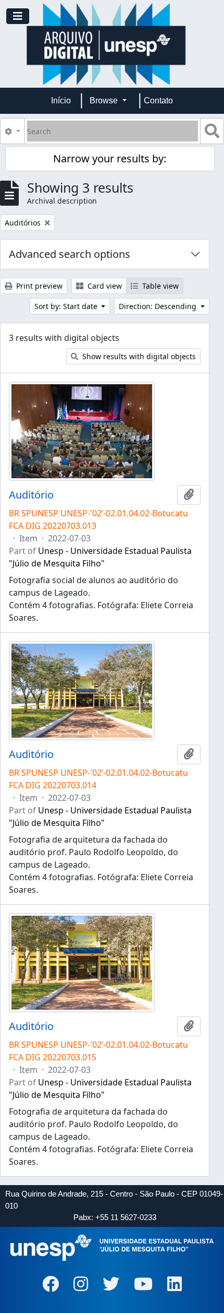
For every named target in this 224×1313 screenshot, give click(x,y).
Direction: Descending (158, 306)
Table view (159, 286)
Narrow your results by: (109, 158)
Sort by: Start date (66, 306)
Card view (103, 286)
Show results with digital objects (138, 356)
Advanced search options (69, 254)
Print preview (38, 286)
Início (61, 100)
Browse (105, 100)
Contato (158, 100)
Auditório (31, 495)
